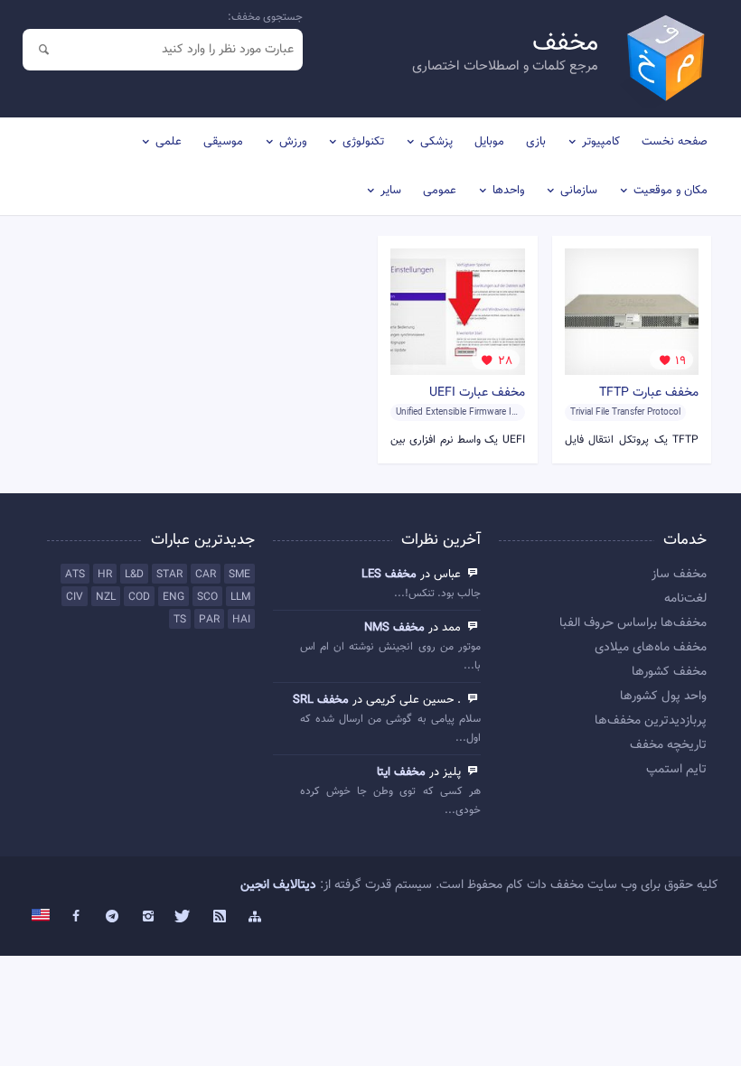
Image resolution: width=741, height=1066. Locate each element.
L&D (134, 574)
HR (105, 574)
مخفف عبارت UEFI (477, 393)
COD (139, 597)
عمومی (439, 191)
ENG (173, 597)
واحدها (508, 191)
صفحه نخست (675, 142)
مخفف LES (389, 575)
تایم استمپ (676, 770)
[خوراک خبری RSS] (220, 917)
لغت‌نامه (685, 599)
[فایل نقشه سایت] (256, 917)
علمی (168, 142)
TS (180, 620)
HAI (241, 620)
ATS (75, 574)
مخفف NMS (394, 628)
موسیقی (223, 142)
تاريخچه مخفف (668, 745)
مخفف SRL (321, 700)
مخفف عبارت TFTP (649, 393)
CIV (74, 597)
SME (239, 574)
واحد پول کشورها (663, 696)
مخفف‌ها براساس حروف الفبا (633, 623)
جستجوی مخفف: (265, 17)
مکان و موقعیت (670, 191)
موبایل (489, 142)
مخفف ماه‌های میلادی (651, 648)
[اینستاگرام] (148, 917)
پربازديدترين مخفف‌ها (651, 721)
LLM (240, 597)
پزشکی (436, 142)
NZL (106, 597)
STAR (169, 574)
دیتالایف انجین (278, 885)
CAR (205, 574)
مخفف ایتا (401, 772)
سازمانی (578, 191)
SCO (207, 597)
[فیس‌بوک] (77, 917)
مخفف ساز (679, 574)
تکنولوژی (363, 142)
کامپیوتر (601, 142)
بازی (536, 142)
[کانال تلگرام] (112, 917)
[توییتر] (183, 917)
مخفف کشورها (669, 672)
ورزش (292, 142)
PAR (209, 620)
